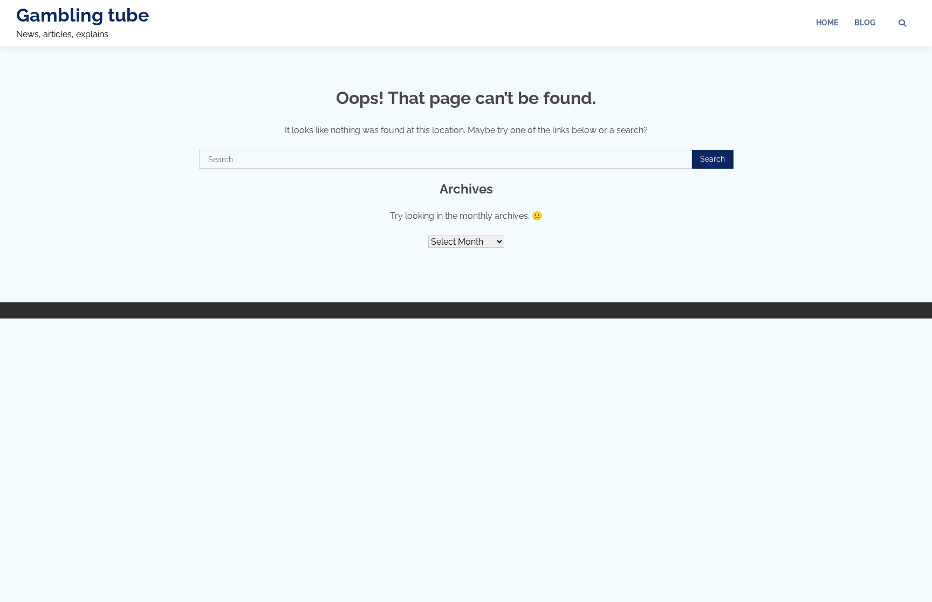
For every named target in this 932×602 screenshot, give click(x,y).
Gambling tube (82, 15)
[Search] (902, 23)
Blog (864, 22)
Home (827, 22)
